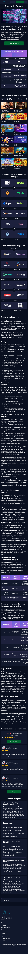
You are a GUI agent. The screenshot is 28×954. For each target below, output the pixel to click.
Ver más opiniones (14, 791)
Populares (3, 99)
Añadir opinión (14, 741)
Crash (16, 99)
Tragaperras (22, 99)
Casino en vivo (10, 99)
